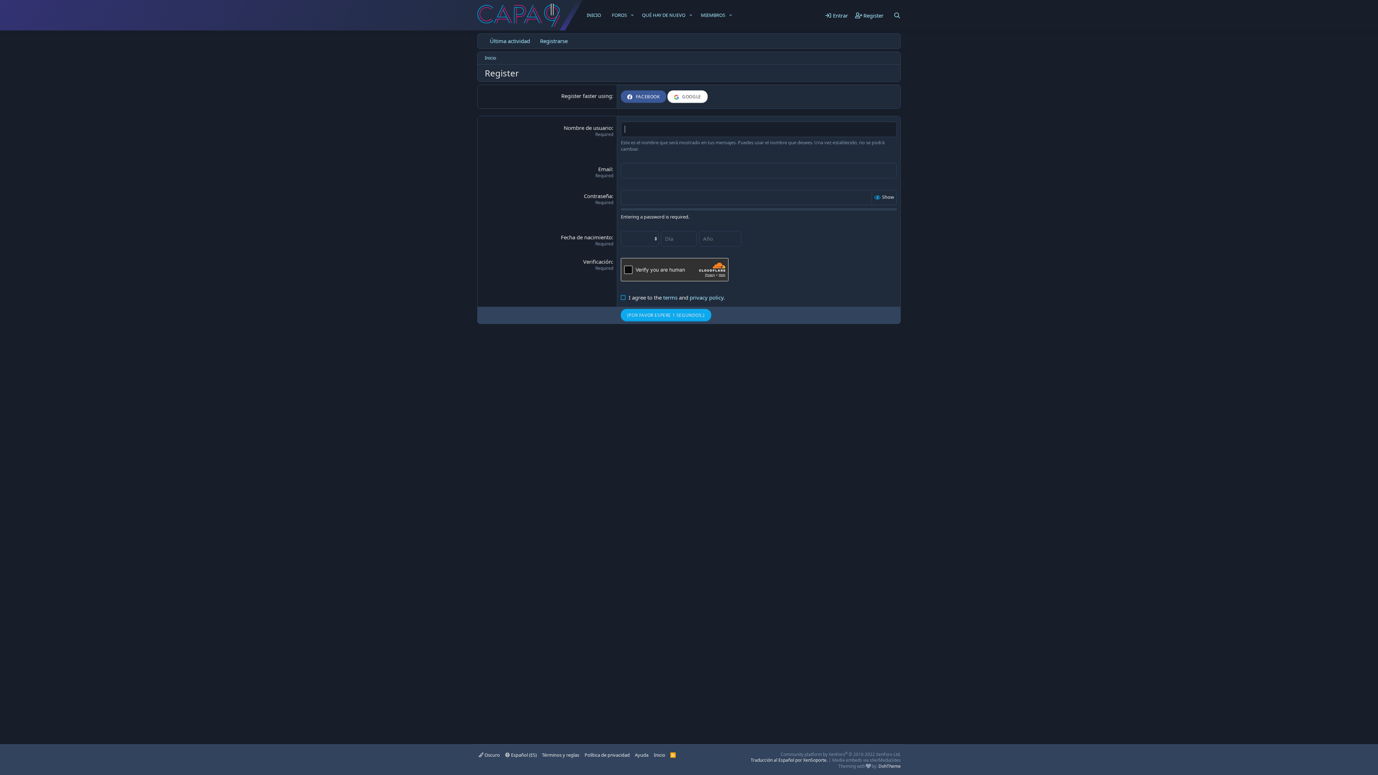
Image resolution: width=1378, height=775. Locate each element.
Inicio (594, 15)
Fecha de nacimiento (586, 237)
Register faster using (586, 95)
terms (670, 297)
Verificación (597, 261)
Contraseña (598, 195)
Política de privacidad (607, 755)
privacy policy (706, 297)
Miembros (713, 15)
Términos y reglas (560, 755)
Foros (619, 15)
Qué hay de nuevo (663, 15)
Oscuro (491, 755)
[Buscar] (897, 15)
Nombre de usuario (588, 127)
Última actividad (510, 40)
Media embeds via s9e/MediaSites (866, 760)
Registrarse (554, 40)
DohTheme (889, 766)
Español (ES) (523, 755)
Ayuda (641, 755)
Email (605, 169)
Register (642, 315)
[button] (632, 15)
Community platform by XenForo (841, 754)
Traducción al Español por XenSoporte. (789, 760)
